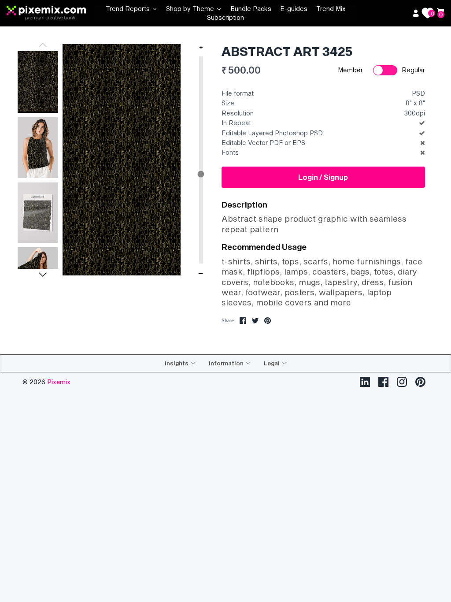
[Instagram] (402, 382)
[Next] (42, 274)
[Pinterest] (420, 382)
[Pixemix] (50, 13)
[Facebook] (383, 382)
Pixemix (58, 382)
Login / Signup (323, 177)
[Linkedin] (365, 382)
